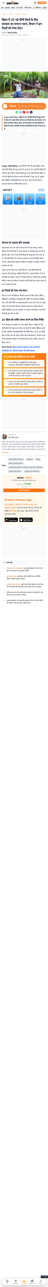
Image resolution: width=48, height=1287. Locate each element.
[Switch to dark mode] (35, 3)
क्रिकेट (7, 507)
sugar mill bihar (15, 471)
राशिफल (14, 507)
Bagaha (30, 459)
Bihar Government (16, 463)
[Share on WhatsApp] (17, 112)
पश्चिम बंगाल (27, 8)
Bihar (17, 14)
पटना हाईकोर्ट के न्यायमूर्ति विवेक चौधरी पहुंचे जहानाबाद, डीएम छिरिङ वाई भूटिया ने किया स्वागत (24, 363)
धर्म (35, 504)
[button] (24, 85)
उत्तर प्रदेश (19, 8)
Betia (38, 459)
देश (6, 504)
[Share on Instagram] (27, 112)
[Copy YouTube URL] (24, 112)
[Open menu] (4, 3)
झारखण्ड (7, 8)
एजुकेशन (45, 8)
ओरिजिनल (38, 8)
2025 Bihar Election (16, 459)
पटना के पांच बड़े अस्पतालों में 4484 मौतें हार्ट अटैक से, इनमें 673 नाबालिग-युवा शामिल (25, 382)
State (10, 14)
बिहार (13, 8)
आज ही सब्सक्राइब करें (24, 490)
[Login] (24, 1282)
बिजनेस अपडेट (28, 504)
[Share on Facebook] (20, 112)
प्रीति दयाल (15, 437)
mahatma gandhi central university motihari (25, 467)
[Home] (12, 3)
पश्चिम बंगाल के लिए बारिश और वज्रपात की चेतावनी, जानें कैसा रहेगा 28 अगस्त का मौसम (25, 593)
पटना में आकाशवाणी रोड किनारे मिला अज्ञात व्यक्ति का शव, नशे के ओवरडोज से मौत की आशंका (25, 391)
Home (4, 14)
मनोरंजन (18, 504)
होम (2, 8)
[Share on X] (31, 112)
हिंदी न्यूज (13, 511)
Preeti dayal (12, 33)
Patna (24, 14)
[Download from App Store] (26, 520)
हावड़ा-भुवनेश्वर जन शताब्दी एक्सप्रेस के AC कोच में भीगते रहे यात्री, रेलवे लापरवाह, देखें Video (25, 601)
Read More (5, 452)
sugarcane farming (32, 471)
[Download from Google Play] (11, 520)
